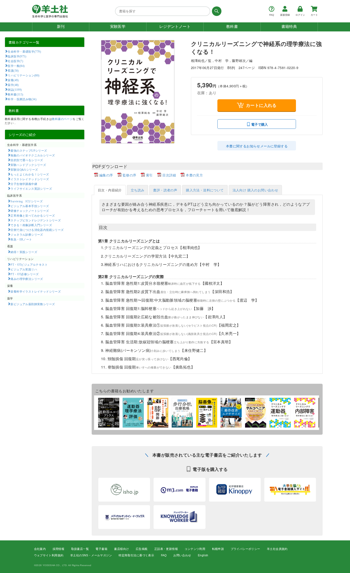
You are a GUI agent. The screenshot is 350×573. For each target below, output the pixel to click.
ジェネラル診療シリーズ (26, 234)
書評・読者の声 (165, 190)
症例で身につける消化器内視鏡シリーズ (37, 229)
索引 (149, 175)
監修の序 (129, 175)
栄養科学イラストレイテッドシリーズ (35, 291)
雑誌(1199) (15, 89)
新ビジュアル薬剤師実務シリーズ (32, 304)
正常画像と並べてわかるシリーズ (32, 215)
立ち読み (138, 190)
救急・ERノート (21, 239)
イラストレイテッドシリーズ (29, 179)
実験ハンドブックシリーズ (28, 164)
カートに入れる (261, 105)
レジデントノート (174, 27)
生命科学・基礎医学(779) (24, 51)
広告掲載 (142, 549)
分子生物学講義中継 (23, 183)
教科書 (232, 27)
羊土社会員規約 (277, 549)
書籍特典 (289, 27)
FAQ (164, 555)
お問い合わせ (182, 555)
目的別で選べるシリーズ (26, 160)
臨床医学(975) (17, 56)
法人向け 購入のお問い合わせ (255, 190)
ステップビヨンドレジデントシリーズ (35, 220)
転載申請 (218, 549)
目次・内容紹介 (110, 190)
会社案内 (40, 549)
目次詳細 (169, 175)
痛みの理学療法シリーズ (26, 278)
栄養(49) (13, 80)
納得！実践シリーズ (23, 251)
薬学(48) (13, 84)
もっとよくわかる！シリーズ (29, 174)
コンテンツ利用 (195, 549)
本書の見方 (194, 175)
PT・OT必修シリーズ (24, 274)
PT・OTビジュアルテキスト (29, 264)
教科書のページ (62, 119)
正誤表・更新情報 (166, 549)
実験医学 (118, 27)
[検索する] (215, 11)
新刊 (61, 27)
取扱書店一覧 (80, 549)
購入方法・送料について (205, 190)
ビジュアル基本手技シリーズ (29, 205)
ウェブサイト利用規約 (49, 555)
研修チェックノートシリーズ (29, 210)
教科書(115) (15, 94)
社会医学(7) (15, 61)
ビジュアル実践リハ (23, 269)
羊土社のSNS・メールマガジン (91, 555)
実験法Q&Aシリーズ (24, 169)
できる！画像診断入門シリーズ (31, 225)
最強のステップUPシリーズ (28, 150)
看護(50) (13, 70)
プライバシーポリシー (245, 549)
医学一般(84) (16, 65)
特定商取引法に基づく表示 (136, 555)
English (203, 555)
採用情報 (59, 549)
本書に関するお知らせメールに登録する (257, 146)
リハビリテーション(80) (23, 75)
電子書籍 (101, 549)
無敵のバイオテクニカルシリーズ (32, 155)
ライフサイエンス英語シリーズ (31, 188)
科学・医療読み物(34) (22, 99)
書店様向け (121, 549)
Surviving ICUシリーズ (26, 201)
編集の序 (106, 175)
